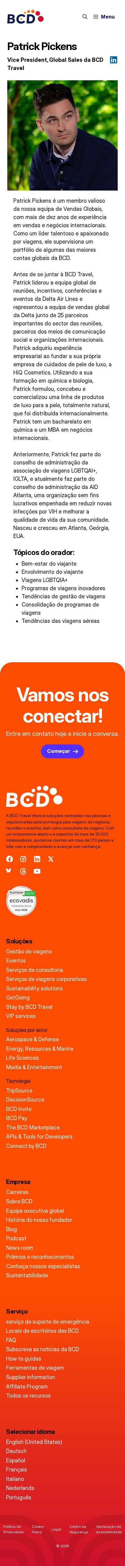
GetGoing (18, 997)
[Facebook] (9, 859)
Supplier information (30, 1377)
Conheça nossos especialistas (43, 1266)
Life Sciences (22, 1058)
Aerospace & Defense (32, 1039)
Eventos (16, 960)
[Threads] (23, 871)
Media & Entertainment (34, 1067)
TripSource (19, 1090)
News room (19, 1248)
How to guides (23, 1358)
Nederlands (20, 1488)
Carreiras (17, 1192)
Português (18, 1497)
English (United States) (34, 1442)
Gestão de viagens (29, 951)
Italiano (15, 1479)
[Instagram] (23, 859)
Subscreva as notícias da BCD (42, 1349)
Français (16, 1469)
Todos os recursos (28, 1395)
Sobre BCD (19, 1201)
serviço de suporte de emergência (47, 1321)
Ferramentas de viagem (35, 1368)
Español (15, 1460)
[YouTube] (37, 871)
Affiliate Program (27, 1386)
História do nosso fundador (39, 1220)
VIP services (21, 1016)
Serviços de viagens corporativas (46, 979)
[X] (50, 859)
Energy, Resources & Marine (39, 1049)
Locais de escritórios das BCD (42, 1331)
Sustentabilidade (27, 1275)
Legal (56, 1529)
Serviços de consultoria (34, 970)
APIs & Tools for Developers (39, 1136)
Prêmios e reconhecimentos (40, 1257)
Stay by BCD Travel (29, 1007)
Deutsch (16, 1451)
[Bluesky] (9, 871)
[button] (84, 16)
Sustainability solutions (34, 988)
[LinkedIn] (37, 859)
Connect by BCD (26, 1146)
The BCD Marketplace (33, 1127)
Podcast (16, 1238)
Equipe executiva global (35, 1211)
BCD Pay (16, 1118)
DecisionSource (25, 1099)
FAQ (11, 1340)
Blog (11, 1229)
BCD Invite (19, 1109)
